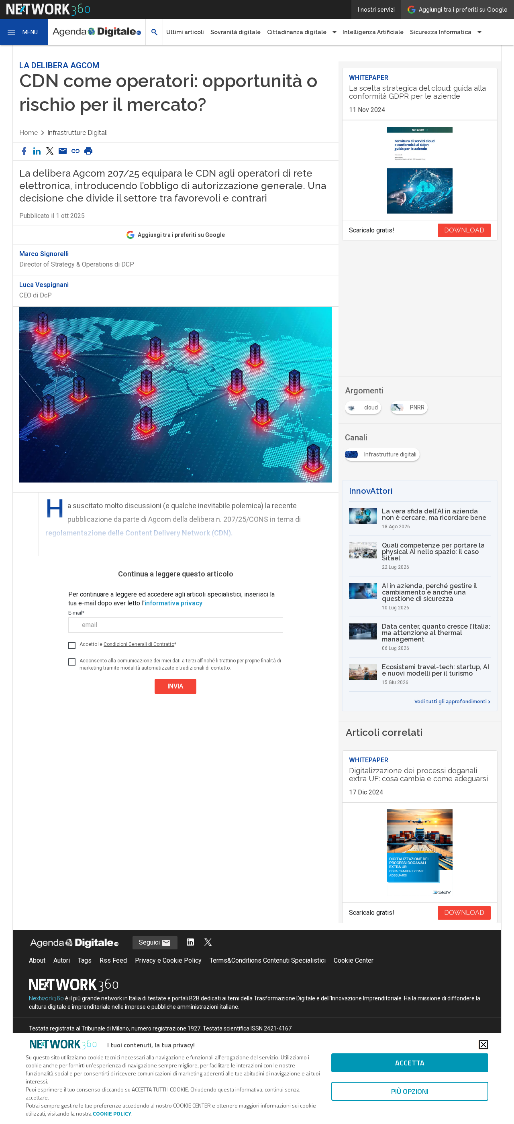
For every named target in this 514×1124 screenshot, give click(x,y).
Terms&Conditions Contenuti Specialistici (268, 960)
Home (28, 132)
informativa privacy (173, 603)
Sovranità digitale (235, 32)
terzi (191, 661)
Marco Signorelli (44, 254)
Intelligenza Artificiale (373, 32)
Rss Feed (113, 960)
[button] (24, 32)
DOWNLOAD (464, 230)
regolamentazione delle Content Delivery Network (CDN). (139, 533)
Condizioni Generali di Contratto (139, 644)
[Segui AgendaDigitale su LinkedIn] (190, 943)
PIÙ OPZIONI (409, 1091)
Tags (85, 960)
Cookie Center (353, 960)
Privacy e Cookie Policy (168, 960)
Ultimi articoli (185, 32)
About (37, 960)
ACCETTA (409, 1062)
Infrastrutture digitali (77, 132)
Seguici (150, 942)
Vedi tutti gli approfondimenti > (452, 702)
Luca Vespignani (44, 285)
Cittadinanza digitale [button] (296, 32)
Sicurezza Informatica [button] (440, 32)
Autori (61, 960)
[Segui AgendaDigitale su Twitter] (208, 943)
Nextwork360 (46, 998)
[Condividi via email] (62, 151)
